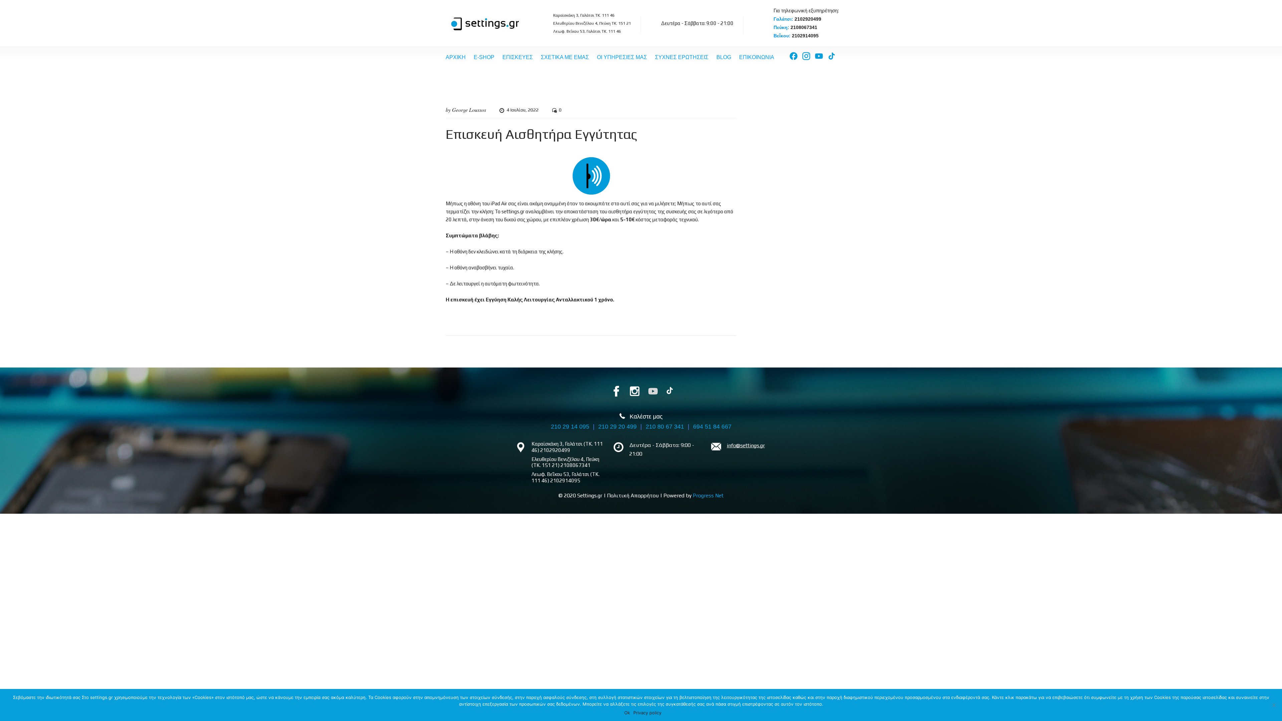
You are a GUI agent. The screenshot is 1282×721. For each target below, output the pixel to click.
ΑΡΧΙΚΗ (456, 57)
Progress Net (708, 495)
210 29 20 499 (617, 426)
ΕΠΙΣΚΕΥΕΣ (517, 57)
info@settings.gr (746, 445)
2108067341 (804, 27)
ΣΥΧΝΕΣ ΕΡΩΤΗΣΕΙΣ (681, 57)
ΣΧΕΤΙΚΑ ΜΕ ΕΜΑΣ (565, 57)
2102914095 (805, 35)
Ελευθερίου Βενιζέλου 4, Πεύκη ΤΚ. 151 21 (592, 23)
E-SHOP (484, 57)
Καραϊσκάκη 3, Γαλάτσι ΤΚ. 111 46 (584, 15)
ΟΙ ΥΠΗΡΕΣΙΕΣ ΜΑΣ (622, 57)
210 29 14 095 (570, 426)
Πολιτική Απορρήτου (633, 495)
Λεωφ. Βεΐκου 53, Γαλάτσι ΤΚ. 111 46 (587, 31)
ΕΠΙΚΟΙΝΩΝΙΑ (756, 57)
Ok (627, 712)
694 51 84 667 (712, 426)
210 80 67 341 (665, 426)
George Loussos (469, 109)
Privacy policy (647, 712)
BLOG (723, 57)
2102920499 (808, 19)
